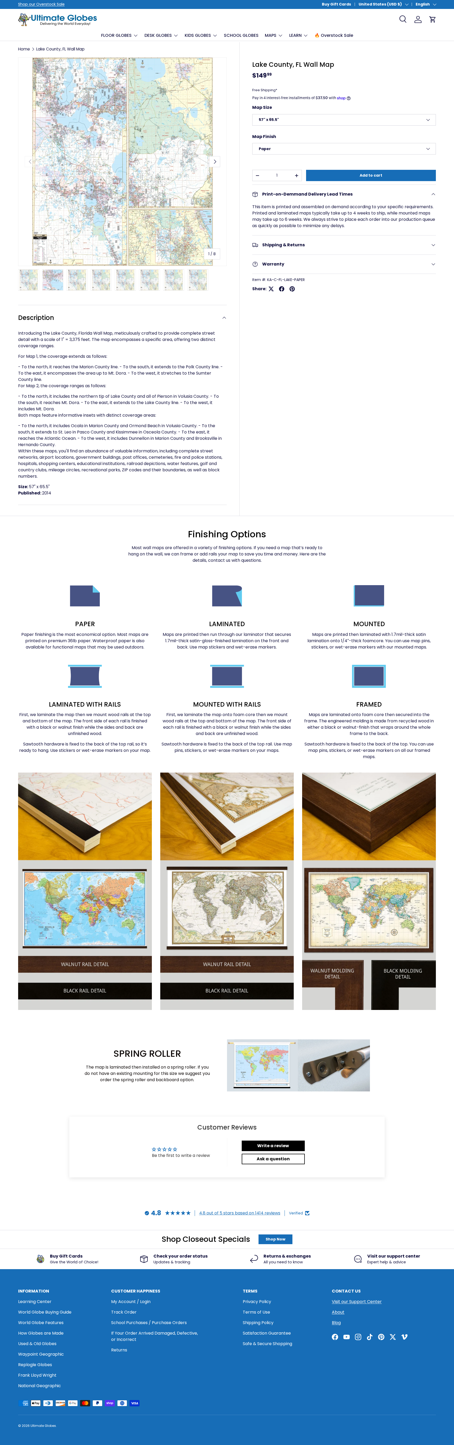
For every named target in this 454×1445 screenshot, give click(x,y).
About (338, 1312)
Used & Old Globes (37, 1344)
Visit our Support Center (357, 1302)
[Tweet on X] (271, 289)
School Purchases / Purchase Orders (149, 1323)
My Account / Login (131, 1302)
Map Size (262, 107)
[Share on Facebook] (281, 289)
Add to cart (371, 175)
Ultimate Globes (43, 1425)
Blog (336, 1323)
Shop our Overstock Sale (41, 4)
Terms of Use (256, 1312)
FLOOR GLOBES (116, 35)
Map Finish (264, 137)
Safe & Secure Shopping (267, 1344)
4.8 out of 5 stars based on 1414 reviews (239, 1213)
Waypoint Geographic (41, 1354)
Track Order (124, 1312)
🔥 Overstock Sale (333, 35)
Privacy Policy (257, 1302)
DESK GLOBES (158, 35)
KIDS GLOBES (198, 35)
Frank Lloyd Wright (37, 1375)
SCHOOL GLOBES (241, 35)
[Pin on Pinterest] (292, 289)
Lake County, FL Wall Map (60, 49)
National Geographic (39, 1386)
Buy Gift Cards (336, 4)
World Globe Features (41, 1323)
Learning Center (34, 1302)
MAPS (270, 35)
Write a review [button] (273, 1146)
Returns (119, 1350)
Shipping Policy (258, 1323)
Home (24, 49)
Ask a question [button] (273, 1159)
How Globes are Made (41, 1333)
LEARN (295, 35)
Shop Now (275, 1239)
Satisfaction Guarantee (267, 1333)
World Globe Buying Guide (44, 1312)
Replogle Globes (35, 1365)
